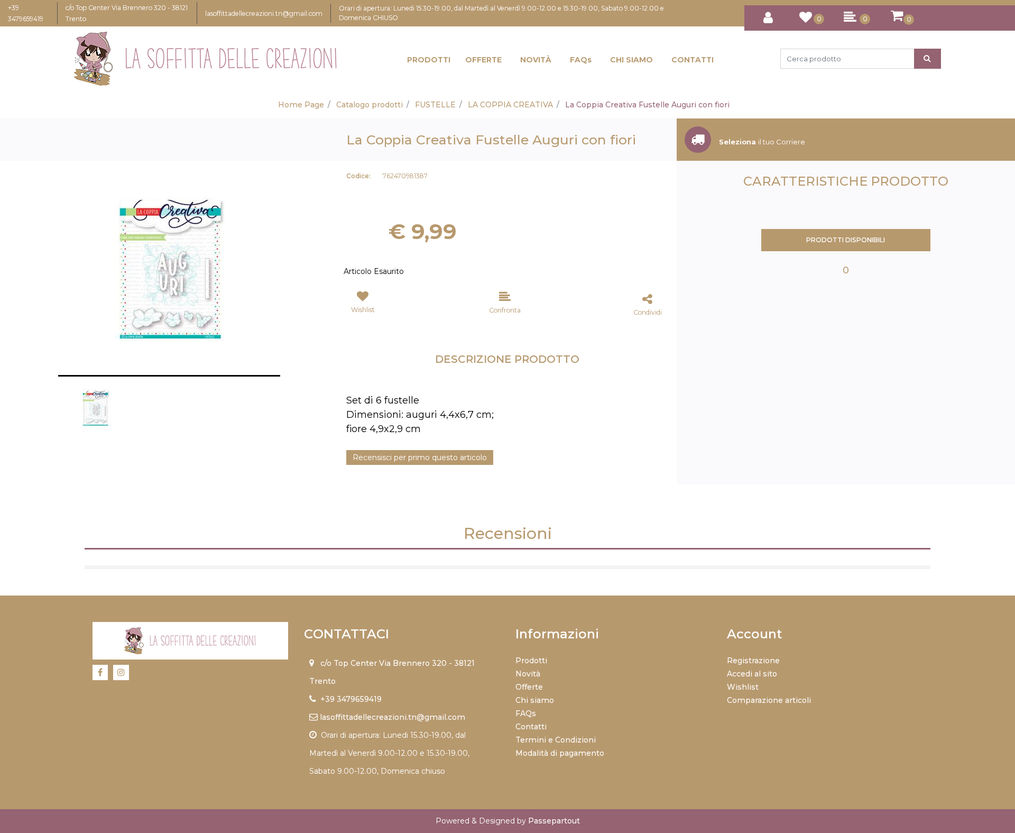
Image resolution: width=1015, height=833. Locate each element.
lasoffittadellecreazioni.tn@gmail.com (263, 13)
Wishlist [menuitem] (743, 687)
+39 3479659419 (351, 699)
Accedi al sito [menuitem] (752, 674)
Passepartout (554, 821)
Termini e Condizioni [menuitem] (555, 740)
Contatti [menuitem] (531, 726)
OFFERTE (483, 60)
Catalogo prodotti (369, 104)
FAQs (581, 60)
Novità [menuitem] (527, 674)
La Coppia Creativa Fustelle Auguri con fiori (647, 104)
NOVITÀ (535, 60)
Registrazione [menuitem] (753, 660)
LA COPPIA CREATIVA (510, 104)
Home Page (301, 104)
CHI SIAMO (631, 60)
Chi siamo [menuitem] (534, 700)
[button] (927, 59)
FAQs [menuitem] (525, 713)
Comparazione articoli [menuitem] (769, 700)
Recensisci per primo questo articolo (420, 457)
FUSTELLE (435, 104)
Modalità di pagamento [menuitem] (559, 753)
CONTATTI (692, 60)
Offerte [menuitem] (529, 687)
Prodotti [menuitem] (531, 660)
